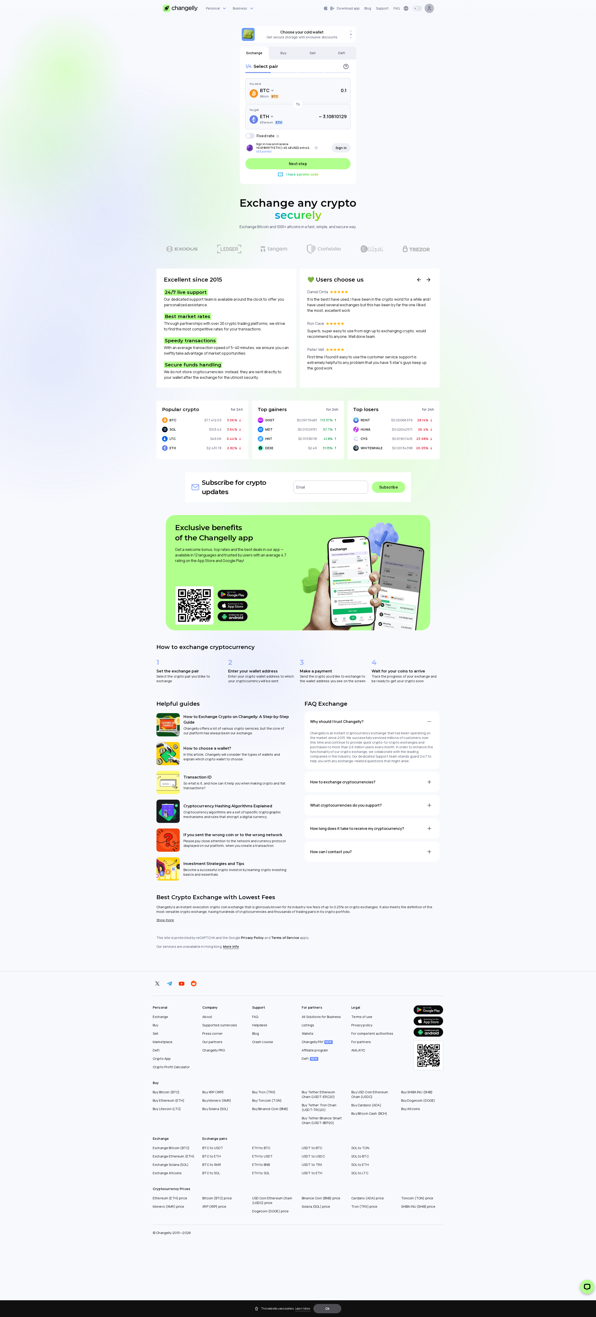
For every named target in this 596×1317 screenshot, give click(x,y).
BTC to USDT (212, 1148)
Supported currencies (219, 1025)
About (207, 1016)
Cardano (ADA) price (367, 1198)
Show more (165, 920)
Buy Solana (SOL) (215, 1109)
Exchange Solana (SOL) (171, 1164)
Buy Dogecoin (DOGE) (418, 1100)
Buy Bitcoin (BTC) (166, 1092)
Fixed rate (265, 135)
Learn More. (303, 1308)
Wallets (307, 1033)
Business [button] (240, 8)
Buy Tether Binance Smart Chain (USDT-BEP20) (322, 1120)
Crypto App (162, 1058)
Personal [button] (213, 8)
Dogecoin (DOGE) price (270, 1211)
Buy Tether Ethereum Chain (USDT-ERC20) (318, 1094)
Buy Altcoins (410, 1109)
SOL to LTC (359, 1173)
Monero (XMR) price (168, 1206)
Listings (308, 1025)
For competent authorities (372, 1033)
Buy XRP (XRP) (213, 1092)
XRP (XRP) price (214, 1206)
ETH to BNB (261, 1164)
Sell (312, 53)
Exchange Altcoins (167, 1173)
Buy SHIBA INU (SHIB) (417, 1092)
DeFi (341, 53)
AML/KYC (358, 1050)
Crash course (262, 1042)
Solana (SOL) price (316, 1206)
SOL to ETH (360, 1164)
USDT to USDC (313, 1156)
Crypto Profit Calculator (171, 1067)
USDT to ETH (312, 1173)
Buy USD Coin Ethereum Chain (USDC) (369, 1094)
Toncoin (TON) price (417, 1198)
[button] (327, 1308)
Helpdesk (259, 1025)
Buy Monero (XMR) (216, 1100)
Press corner (212, 1033)
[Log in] (429, 8)
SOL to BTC (360, 1156)
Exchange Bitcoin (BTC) (171, 1148)
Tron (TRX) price (364, 1206)
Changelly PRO (213, 1050)
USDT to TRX (312, 1164)
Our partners (212, 1042)
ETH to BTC (261, 1148)
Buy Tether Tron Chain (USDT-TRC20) (319, 1107)
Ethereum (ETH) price (170, 1198)
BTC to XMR (211, 1164)
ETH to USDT (262, 1156)
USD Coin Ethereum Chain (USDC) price (272, 1200)
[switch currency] (298, 104)
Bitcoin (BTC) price (217, 1198)
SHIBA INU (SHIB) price (418, 1206)
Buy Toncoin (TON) (267, 1100)
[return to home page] (180, 8)
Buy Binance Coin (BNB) (270, 1109)
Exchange (254, 53)
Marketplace (163, 1042)
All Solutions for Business (321, 1016)
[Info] (346, 66)
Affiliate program (315, 1050)
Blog (255, 1033)
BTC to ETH (211, 1156)
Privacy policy (361, 1025)
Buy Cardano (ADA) (366, 1105)
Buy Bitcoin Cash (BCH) (369, 1113)
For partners (361, 1042)
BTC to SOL (211, 1173)
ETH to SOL (261, 1173)
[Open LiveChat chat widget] (587, 1287)
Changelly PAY (317, 1042)
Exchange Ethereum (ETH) (173, 1156)
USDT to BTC (312, 1148)
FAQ (255, 1016)
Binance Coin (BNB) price (321, 1198)
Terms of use (361, 1016)
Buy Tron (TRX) (264, 1092)
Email (300, 487)
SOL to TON (360, 1148)
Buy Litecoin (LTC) (167, 1109)
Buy (283, 53)
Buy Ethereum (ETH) (169, 1100)
